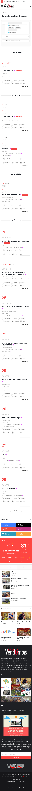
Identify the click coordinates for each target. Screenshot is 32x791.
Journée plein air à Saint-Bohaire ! (15, 380)
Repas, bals (9, 247)
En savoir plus (16, 510)
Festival (14, 710)
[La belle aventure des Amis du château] (6, 574)
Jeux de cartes (10, 77)
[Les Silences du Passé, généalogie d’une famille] (6, 587)
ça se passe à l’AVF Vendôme (6, 638)
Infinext (19, 779)
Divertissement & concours (13, 153)
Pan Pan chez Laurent (7, 622)
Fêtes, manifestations (12, 279)
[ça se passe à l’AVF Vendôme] (8, 632)
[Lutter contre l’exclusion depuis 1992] (6, 580)
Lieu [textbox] (7, 36)
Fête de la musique (6, 712)
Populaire (8, 567)
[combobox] (16, 23)
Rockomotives (15, 712)
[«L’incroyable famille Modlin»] (26, 693)
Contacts (23, 784)
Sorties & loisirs (20, 77)
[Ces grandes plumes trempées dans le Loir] (6, 699)
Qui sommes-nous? (11, 781)
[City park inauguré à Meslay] (6, 601)
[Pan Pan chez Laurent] (8, 616)
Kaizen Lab (27, 776)
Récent (24, 567)
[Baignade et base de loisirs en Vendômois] (6, 681)
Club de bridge (7, 71)
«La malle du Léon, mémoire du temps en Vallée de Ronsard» (13, 273)
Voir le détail (25, 86)
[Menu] (2, 6)
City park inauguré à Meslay (18, 598)
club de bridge (7, 116)
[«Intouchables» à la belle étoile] (24, 616)
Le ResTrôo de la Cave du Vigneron (15, 241)
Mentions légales (21, 781)
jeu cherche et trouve (11, 195)
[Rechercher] (30, 6)
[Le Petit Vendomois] (10, 6)
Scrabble (5, 149)
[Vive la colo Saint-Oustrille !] (6, 594)
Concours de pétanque (11, 418)
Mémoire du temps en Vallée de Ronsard (23, 638)
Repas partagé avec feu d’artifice (15, 307)
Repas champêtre (8, 489)
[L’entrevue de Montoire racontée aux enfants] (16, 693)
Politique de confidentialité (13, 784)
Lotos (7, 460)
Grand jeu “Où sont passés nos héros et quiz (14, 344)
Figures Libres (21, 710)
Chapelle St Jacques (6, 710)
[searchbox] (23, 25)
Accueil (4, 12)
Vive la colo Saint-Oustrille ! (18, 592)
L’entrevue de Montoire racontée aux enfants (14, 1)
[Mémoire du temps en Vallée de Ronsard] (24, 632)
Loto (4, 454)
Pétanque (8, 424)
